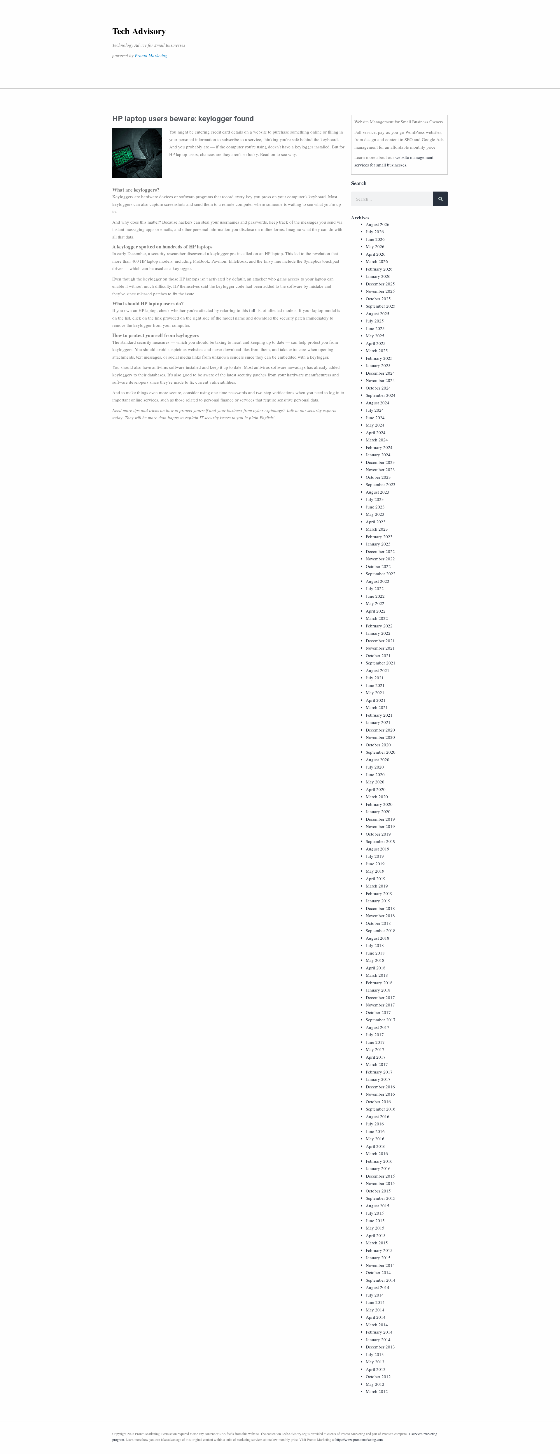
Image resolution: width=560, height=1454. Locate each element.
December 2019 (380, 819)
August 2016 (377, 1116)
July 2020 (375, 767)
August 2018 (377, 938)
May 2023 (375, 514)
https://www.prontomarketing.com (359, 1439)
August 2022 (377, 581)
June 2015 (375, 1220)
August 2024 (377, 403)
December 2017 (380, 997)
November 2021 (380, 648)
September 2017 (381, 1019)
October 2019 (378, 834)
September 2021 (381, 663)
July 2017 (375, 1034)
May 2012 (375, 1384)
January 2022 (378, 633)
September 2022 (381, 573)
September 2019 (381, 841)
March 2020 (377, 796)
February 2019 (379, 893)
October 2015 (378, 1191)
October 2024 (378, 388)
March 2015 (377, 1243)
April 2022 (376, 611)
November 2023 (380, 469)
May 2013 (375, 1361)
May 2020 (375, 782)
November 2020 (380, 737)
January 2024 (378, 454)
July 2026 (375, 231)
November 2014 (380, 1265)
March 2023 (377, 529)
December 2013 (380, 1347)
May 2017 (375, 1049)
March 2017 (377, 1064)
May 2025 (375, 335)
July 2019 (375, 856)
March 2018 (377, 975)
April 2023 (376, 522)
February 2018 (379, 982)
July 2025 (375, 321)
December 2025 (380, 284)
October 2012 (378, 1376)
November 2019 (380, 826)
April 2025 (376, 343)
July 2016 (375, 1124)
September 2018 (381, 930)
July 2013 (375, 1354)
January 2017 (378, 1079)
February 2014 (379, 1332)
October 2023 (378, 477)
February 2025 (379, 358)
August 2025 (377, 313)
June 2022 (375, 596)
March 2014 (377, 1324)
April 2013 (376, 1369)
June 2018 (375, 953)
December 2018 (380, 908)
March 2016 (377, 1153)
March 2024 (377, 440)
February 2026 (379, 269)
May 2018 (375, 960)
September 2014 (381, 1280)
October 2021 (378, 655)
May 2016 (375, 1138)
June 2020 (375, 774)
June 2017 (375, 1042)
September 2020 (381, 752)
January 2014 (378, 1339)
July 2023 (375, 499)
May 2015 (375, 1228)
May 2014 (375, 1310)
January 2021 (378, 722)
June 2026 (375, 239)
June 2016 (375, 1131)
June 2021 (375, 685)
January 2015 (378, 1257)
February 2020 (379, 804)
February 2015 (379, 1250)
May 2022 (375, 603)
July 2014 (375, 1295)
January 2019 (378, 901)
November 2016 (380, 1094)
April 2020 (376, 789)
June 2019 (375, 864)
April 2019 (376, 878)
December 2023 (380, 462)
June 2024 (375, 417)
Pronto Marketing (151, 55)
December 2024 (380, 373)
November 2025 (380, 291)
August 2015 (377, 1206)
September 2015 (381, 1198)
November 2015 (380, 1183)
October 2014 (378, 1272)
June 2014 (375, 1302)
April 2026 (376, 254)
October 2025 (378, 298)
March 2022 (377, 618)
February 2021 (379, 715)
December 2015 (380, 1176)
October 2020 (378, 745)
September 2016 (381, 1109)
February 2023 (379, 536)
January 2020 (378, 811)
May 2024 (375, 425)
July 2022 (375, 588)
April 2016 (376, 1146)
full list (255, 310)
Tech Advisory (139, 30)
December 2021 (380, 640)
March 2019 (377, 886)
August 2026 (377, 224)
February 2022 (379, 626)
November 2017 (380, 1005)
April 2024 (376, 432)
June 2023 (375, 507)
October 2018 (378, 923)
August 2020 (377, 759)
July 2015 (375, 1213)
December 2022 (380, 551)
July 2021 (375, 677)
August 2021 (377, 670)
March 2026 (377, 261)
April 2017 (376, 1057)
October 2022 (378, 566)
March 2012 (377, 1391)
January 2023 (378, 544)
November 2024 (380, 380)
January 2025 (378, 365)
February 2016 (379, 1161)
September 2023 (381, 484)
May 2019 (375, 871)
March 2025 (377, 350)
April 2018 (376, 968)
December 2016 (380, 1087)
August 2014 (377, 1287)
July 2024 (375, 410)
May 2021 (375, 692)
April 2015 (376, 1235)
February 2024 (379, 447)
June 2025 (375, 328)
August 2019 (377, 849)
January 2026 (378, 276)
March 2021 (377, 707)
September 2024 (381, 395)
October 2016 (378, 1101)
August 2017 (377, 1027)
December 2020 (380, 730)
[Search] (440, 199)
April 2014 (376, 1317)
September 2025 (381, 306)
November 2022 (380, 559)
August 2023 (377, 492)
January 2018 (378, 990)
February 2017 (379, 1072)
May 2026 (375, 246)
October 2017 (378, 1012)
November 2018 (380, 915)
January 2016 (378, 1168)
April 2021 (376, 700)
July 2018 (375, 945)
